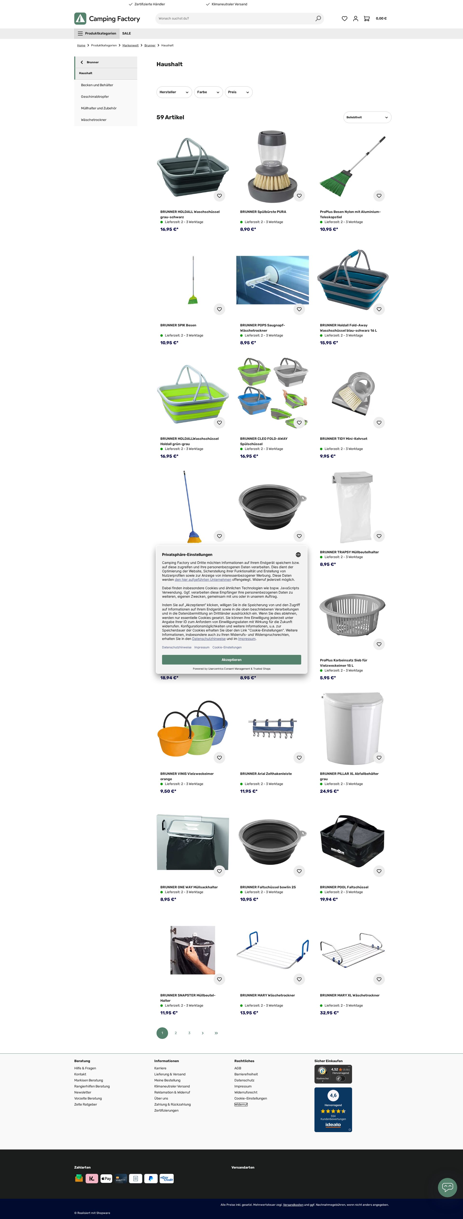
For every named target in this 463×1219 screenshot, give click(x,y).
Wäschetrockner (93, 120)
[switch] (341, 1078)
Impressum (243, 1086)
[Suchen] (318, 18)
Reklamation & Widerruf (172, 1092)
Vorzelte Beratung (88, 1098)
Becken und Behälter (97, 85)
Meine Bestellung (167, 1080)
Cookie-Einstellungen (250, 1098)
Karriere (160, 1068)
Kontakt (80, 1074)
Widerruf (241, 1105)
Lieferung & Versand (169, 1074)
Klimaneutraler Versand (229, 4)
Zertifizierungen (166, 1110)
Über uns (161, 1098)
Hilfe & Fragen (85, 1068)
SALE (126, 33)
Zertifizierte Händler (150, 4)
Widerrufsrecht (245, 1092)
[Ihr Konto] (355, 18)
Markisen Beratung (88, 1080)
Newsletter (82, 1092)
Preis (232, 92)
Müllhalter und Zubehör (98, 108)
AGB (237, 1068)
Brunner (93, 62)
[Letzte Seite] (216, 1033)
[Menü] (349, 1068)
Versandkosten (293, 1204)
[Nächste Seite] (203, 1033)
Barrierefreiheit (246, 1074)
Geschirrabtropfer (95, 97)
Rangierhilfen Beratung (92, 1086)
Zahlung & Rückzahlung (172, 1104)
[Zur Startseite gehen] (107, 19)
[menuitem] (96, 33)
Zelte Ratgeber (85, 1104)
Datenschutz (244, 1080)
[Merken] (219, 196)
